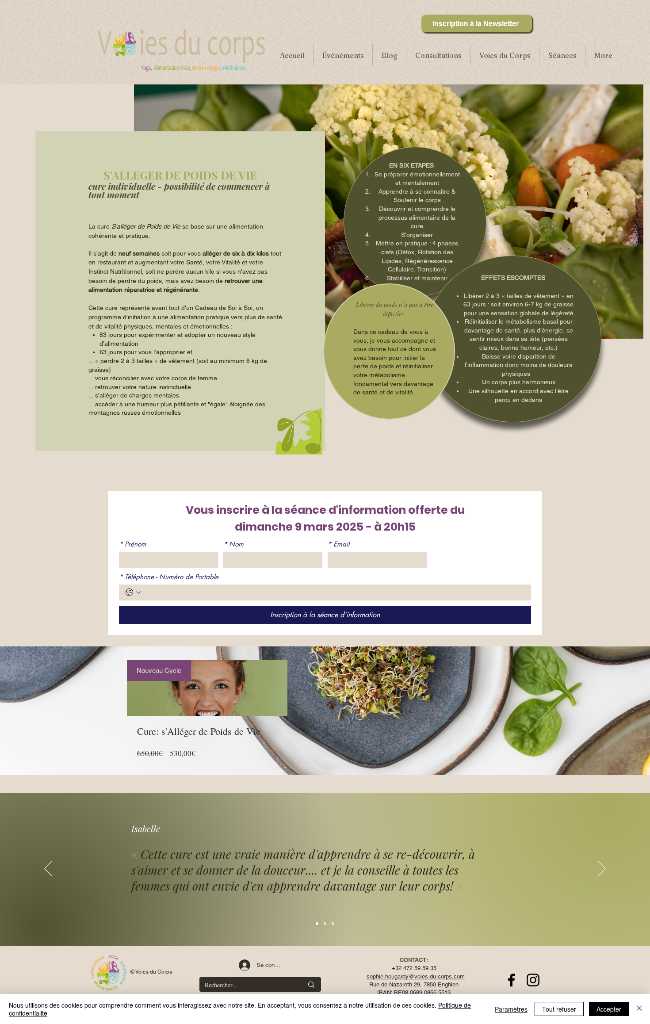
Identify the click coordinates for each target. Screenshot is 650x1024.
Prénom (132, 544)
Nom (233, 544)
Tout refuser (559, 1009)
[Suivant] (602, 869)
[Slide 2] (325, 923)
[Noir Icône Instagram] (533, 980)
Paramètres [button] (511, 1009)
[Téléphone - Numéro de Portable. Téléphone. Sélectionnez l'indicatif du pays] (133, 592)
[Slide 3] (333, 923)
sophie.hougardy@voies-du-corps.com (416, 976)
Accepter (608, 1009)
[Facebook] (511, 980)
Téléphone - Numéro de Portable (168, 577)
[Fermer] (639, 1009)
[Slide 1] (317, 923)
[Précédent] (48, 869)
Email (338, 544)
